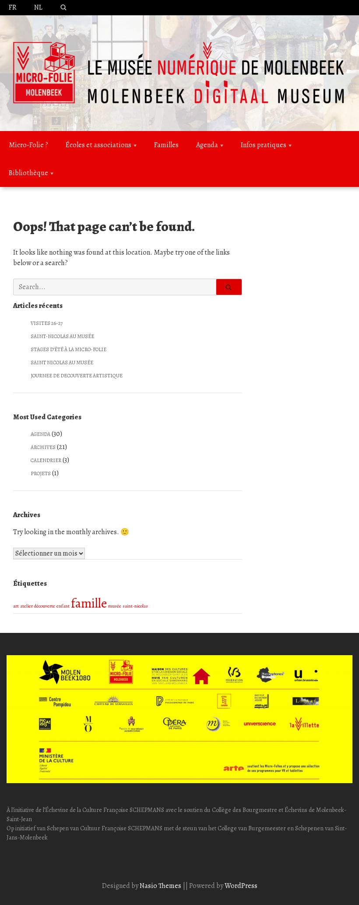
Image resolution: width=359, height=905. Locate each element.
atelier (26, 606)
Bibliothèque (28, 173)
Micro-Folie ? (28, 145)
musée (114, 606)
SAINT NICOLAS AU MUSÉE (62, 362)
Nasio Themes (161, 886)
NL (38, 7)
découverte (44, 606)
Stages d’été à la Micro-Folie (68, 349)
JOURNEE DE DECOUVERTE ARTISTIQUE (77, 375)
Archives (43, 447)
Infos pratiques (263, 145)
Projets (41, 473)
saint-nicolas (135, 606)
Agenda (207, 145)
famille (89, 603)
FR (13, 7)
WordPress (241, 886)
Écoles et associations (98, 145)
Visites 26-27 (47, 323)
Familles (166, 145)
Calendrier (46, 460)
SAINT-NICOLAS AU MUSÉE (62, 336)
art (16, 606)
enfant (63, 606)
